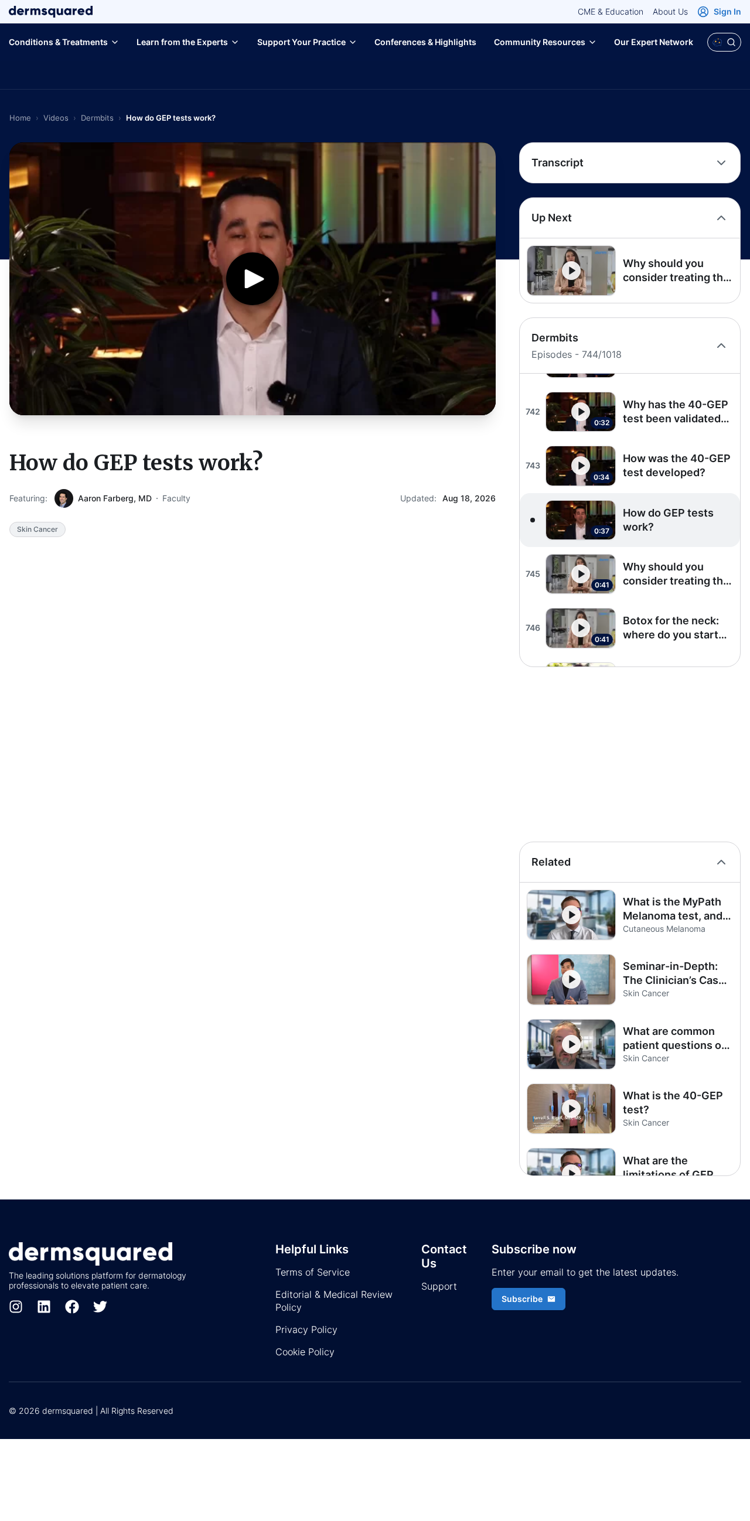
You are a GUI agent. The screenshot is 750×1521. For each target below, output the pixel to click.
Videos (56, 117)
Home (20, 117)
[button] (630, 270)
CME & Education (610, 11)
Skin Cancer (37, 529)
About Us (670, 11)
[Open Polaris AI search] (724, 42)
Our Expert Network (653, 42)
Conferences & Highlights (425, 42)
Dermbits (97, 117)
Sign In (727, 11)
